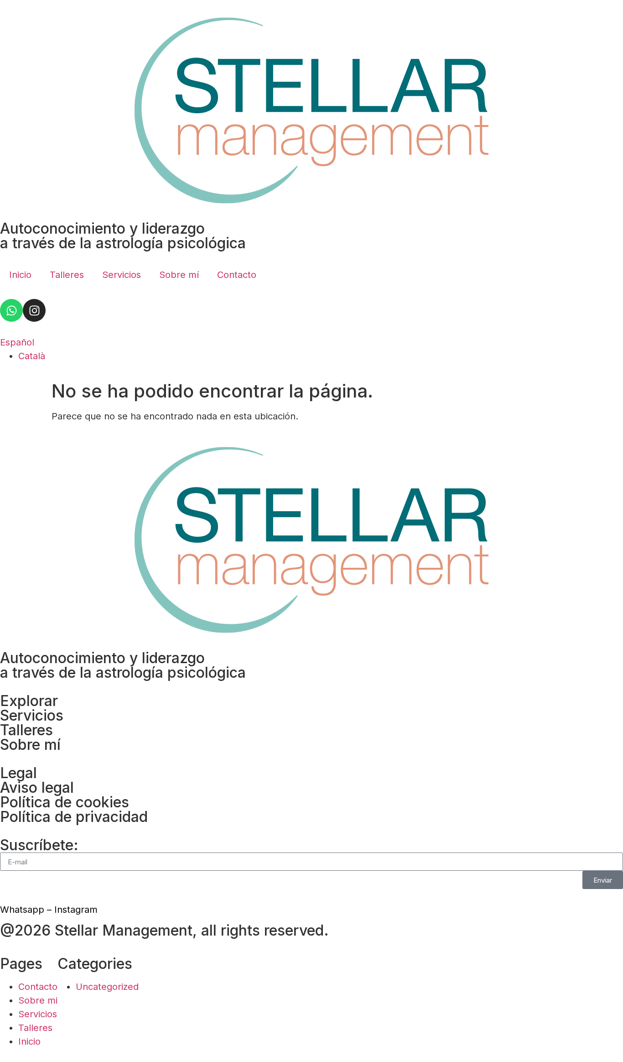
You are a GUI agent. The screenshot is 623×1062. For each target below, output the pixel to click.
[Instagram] (34, 310)
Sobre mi (37, 1000)
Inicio (20, 274)
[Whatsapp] (11, 310)
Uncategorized (107, 986)
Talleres (67, 274)
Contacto (236, 274)
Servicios (121, 274)
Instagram (76, 909)
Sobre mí (179, 274)
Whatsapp (22, 909)
